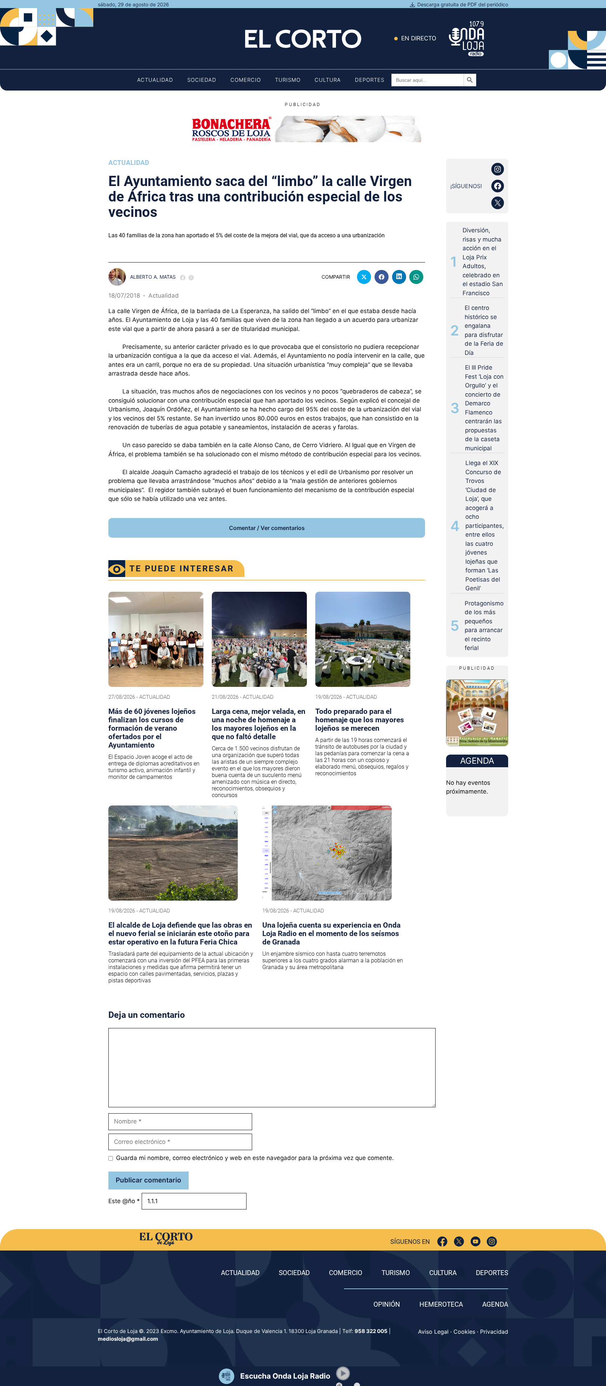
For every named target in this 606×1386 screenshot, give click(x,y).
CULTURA (443, 1273)
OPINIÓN (386, 1304)
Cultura (328, 80)
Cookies (464, 1331)
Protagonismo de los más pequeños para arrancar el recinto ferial (484, 626)
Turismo (288, 80)
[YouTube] (475, 1241)
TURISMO (396, 1273)
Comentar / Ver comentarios (267, 527)
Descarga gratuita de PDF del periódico (462, 4)
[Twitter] (458, 1241)
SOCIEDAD (294, 1273)
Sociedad (201, 80)
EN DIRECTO (418, 38)
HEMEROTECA (441, 1304)
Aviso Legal (433, 1331)
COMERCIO (345, 1273)
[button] (343, 1373)
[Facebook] (442, 1241)
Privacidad (494, 1331)
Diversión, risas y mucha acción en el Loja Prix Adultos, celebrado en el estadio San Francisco (483, 262)
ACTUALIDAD (240, 1273)
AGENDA (495, 1304)
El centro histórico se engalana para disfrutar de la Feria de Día (484, 330)
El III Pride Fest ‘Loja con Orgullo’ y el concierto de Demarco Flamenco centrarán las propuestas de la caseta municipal (484, 408)
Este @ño (124, 1201)
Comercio (245, 80)
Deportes (369, 80)
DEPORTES (492, 1273)
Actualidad (155, 80)
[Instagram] (491, 1241)
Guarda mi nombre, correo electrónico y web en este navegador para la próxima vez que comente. (255, 1157)
